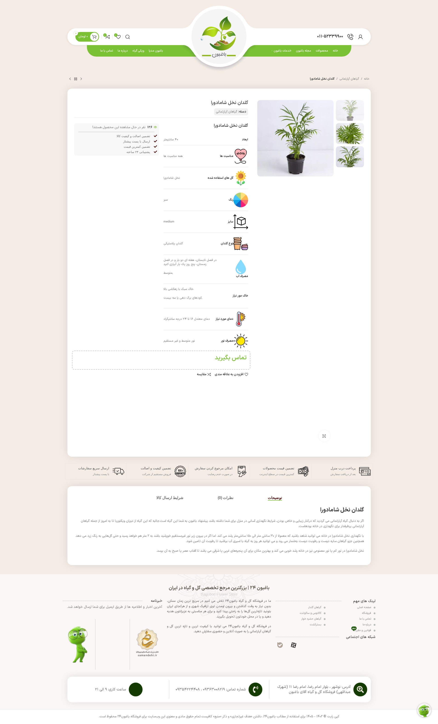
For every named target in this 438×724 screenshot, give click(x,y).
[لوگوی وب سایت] (219, 36)
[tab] (275, 498)
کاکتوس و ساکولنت (311, 613)
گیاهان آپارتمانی (349, 79)
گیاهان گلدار (315, 607)
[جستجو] (127, 36)
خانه (366, 79)
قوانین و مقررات (362, 630)
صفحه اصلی (364, 607)
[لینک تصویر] (147, 642)
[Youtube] (333, 644)
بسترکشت (316, 625)
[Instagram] (347, 644)
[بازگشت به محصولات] (75, 79)
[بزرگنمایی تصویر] (324, 435)
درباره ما (367, 625)
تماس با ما (365, 619)
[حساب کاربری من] (360, 36)
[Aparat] (293, 644)
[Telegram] (320, 644)
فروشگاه (367, 613)
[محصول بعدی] (70, 79)
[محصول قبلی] (81, 79)
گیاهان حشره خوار (311, 619)
